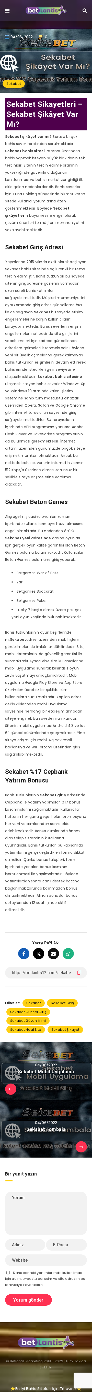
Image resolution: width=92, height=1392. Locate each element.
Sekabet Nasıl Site (25, 1029)
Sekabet (13, 83)
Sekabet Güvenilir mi (28, 1020)
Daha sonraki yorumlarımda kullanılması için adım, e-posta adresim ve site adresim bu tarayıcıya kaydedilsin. (45, 1278)
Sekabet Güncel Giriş (28, 1011)
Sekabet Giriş (62, 1003)
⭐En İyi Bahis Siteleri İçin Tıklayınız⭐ (46, 1388)
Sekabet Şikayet (65, 1029)
